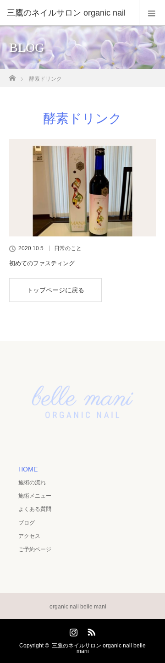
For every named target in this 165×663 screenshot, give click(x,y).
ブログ (26, 523)
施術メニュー (34, 496)
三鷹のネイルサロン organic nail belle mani (99, 648)
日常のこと (68, 248)
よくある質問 (34, 509)
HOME (28, 469)
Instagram (72, 630)
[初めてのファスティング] (82, 187)
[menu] (152, 13)
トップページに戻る (55, 290)
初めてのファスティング (42, 263)
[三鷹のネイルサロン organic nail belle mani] (82, 440)
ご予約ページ (34, 549)
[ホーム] (12, 75)
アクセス (29, 536)
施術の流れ (32, 482)
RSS (90, 630)
